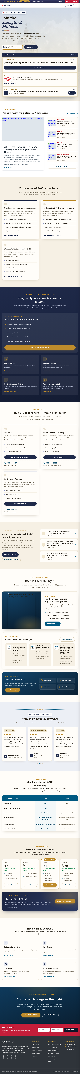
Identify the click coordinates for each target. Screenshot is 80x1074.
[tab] (37, 763)
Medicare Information (54, 1044)
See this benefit (9, 83)
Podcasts (34, 1056)
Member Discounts (53, 1053)
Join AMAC (29, 47)
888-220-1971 (12, 463)
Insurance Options (53, 1050)
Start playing (12, 690)
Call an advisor (58, 457)
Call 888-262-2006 (50, 1015)
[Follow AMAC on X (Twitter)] (7, 1057)
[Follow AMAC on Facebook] (3, 1057)
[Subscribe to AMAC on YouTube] (15, 1057)
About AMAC (35, 1044)
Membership (35, 1047)
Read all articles (61, 166)
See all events (66, 639)
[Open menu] (77, 5)
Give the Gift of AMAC (64, 901)
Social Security (52, 1047)
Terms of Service (66, 1071)
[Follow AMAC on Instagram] (11, 1057)
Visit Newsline (71, 113)
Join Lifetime (69, 885)
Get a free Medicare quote (19, 457)
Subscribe (70, 1029)
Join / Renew (11, 885)
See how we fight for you (51, 235)
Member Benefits (37, 1050)
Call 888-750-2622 (12, 560)
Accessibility (75, 1071)
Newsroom (51, 1056)
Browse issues (51, 623)
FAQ (49, 1062)
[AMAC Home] (8, 1042)
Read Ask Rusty (9, 554)
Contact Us (35, 1059)
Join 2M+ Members (72, 1)
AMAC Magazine (36, 1053)
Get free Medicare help (11, 235)
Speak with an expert (19, 503)
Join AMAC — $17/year (31, 1015)
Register (72, 93)
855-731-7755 (12, 509)
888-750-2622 (51, 463)
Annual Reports (52, 1059)
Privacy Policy (56, 1071)
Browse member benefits (12, 276)
